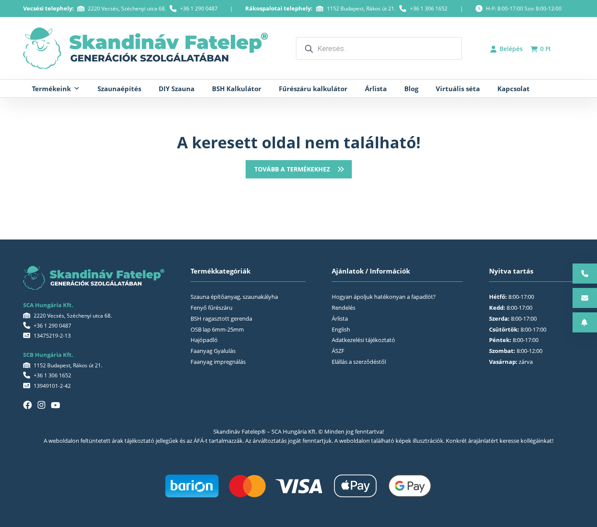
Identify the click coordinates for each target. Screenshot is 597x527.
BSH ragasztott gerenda (221, 318)
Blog (411, 88)
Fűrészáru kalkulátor (313, 88)
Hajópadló (204, 340)
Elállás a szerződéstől (359, 362)
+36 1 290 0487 (199, 8)
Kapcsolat (513, 88)
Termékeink (51, 88)
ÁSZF (338, 351)
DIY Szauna (176, 88)
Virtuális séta (458, 88)
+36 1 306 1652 (429, 8)
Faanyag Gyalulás (213, 351)
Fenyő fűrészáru (212, 307)
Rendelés (343, 307)
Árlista (376, 88)
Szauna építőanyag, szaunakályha (234, 297)
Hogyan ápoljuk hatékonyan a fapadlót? (384, 297)
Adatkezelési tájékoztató (363, 340)
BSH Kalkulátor (236, 88)
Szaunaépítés (119, 88)
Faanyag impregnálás (218, 362)
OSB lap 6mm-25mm (217, 329)
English (341, 329)
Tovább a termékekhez (292, 169)
